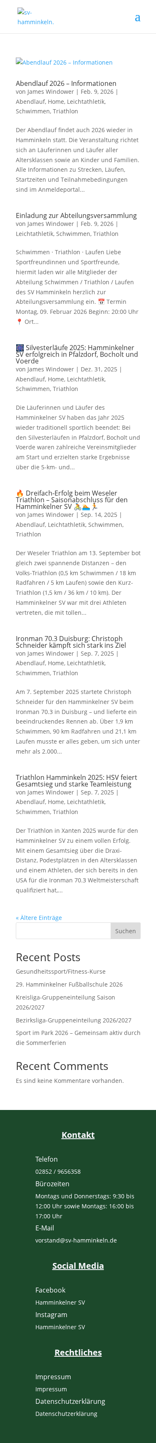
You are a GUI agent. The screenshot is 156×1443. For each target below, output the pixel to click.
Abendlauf (30, 101)
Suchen (125, 931)
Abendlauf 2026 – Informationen (66, 83)
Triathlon (65, 111)
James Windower (50, 91)
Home (56, 101)
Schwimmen (33, 111)
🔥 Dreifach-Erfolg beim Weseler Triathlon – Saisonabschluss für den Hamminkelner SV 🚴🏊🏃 (72, 500)
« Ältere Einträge (39, 918)
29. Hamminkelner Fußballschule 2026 (69, 984)
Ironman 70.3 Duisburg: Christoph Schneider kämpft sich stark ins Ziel (71, 642)
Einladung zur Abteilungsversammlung (76, 215)
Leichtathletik (85, 101)
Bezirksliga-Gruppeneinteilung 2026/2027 (73, 1020)
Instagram (51, 1314)
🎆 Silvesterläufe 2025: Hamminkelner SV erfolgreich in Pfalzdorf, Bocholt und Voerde (77, 354)
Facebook (50, 1290)
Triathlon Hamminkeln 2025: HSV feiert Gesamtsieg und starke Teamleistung (76, 781)
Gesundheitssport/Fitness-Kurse (61, 971)
